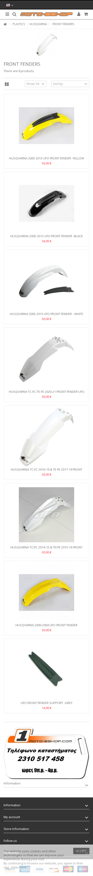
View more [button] (18, 867)
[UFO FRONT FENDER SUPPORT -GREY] (46, 670)
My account (12, 817)
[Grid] (7, 84)
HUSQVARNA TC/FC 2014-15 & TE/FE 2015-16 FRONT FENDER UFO (46, 549)
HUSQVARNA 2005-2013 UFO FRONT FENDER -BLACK (46, 236)
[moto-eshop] (46, 14)
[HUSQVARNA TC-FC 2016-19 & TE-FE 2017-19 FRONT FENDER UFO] (46, 437)
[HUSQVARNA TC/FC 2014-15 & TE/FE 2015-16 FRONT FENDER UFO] (46, 514)
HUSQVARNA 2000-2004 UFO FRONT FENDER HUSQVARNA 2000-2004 (47, 627)
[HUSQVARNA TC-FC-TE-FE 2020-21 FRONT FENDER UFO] (46, 359)
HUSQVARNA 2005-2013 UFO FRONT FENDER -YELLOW (46, 158)
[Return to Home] (5, 24)
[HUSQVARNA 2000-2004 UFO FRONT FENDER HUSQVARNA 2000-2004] (46, 592)
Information (12, 783)
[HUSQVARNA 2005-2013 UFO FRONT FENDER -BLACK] (46, 203)
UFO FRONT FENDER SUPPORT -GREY (46, 703)
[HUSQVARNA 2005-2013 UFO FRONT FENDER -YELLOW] (46, 125)
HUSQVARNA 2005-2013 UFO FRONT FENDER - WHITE (46, 314)
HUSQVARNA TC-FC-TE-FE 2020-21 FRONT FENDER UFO (46, 391)
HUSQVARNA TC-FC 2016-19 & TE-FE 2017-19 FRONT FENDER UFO (46, 471)
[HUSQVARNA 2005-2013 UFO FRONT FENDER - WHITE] (46, 281)
